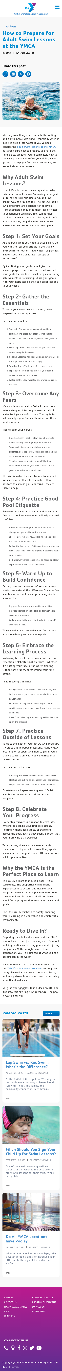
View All (49, 1013)
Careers (8, 1297)
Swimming (43, 1073)
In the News (38, 1311)
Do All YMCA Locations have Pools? (26, 1239)
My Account (39, 1306)
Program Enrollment (44, 1302)
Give (6, 1311)
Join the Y (9, 1316)
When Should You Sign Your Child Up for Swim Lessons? (31, 1151)
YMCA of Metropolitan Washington (31, 14)
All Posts (11, 26)
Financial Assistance (15, 1306)
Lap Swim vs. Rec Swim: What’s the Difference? (27, 1064)
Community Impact (42, 1297)
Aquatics (32, 1073)
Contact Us (10, 1302)
